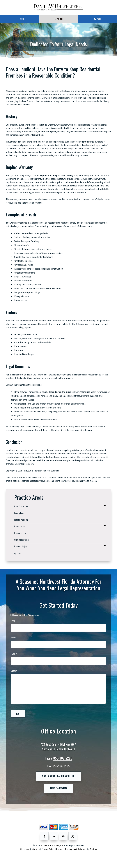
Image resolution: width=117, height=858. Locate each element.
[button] (19, 18)
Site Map (36, 849)
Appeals (17, 553)
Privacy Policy (48, 849)
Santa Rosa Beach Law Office (58, 776)
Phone (13, 637)
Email (14, 654)
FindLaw (93, 849)
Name (13, 620)
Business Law (20, 533)
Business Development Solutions (71, 849)
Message (14, 670)
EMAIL (60, 19)
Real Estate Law (21, 506)
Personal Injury (20, 546)
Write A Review (58, 788)
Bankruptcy (19, 526)
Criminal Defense (21, 539)
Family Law (19, 513)
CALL (99, 19)
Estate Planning (21, 519)
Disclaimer (25, 849)
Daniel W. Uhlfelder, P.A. (52, 845)
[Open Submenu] (105, 506)
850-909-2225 (62, 758)
